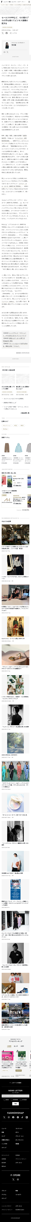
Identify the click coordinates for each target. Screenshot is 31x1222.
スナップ (4, 1147)
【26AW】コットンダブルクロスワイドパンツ (7, 459)
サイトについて (5, 1155)
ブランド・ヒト (24, 1)
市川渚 (14, 45)
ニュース (6, 1)
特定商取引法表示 (20, 1209)
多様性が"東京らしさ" (10, 402)
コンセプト (18, 1194)
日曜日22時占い (6, 1140)
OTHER (24, 1099)
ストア (19, 1)
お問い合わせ (19, 1162)
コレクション (19, 1128)
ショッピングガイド (6, 1206)
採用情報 (4, 1159)
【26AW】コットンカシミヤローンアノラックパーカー (18, 459)
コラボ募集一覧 (7, 492)
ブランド (4, 1190)
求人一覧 (13, 473)
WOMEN (15, 1099)
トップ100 (4, 1143)
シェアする (14, 33)
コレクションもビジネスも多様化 (13, 398)
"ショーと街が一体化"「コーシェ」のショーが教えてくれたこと (16, 408)
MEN (7, 1099)
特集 (10, 1)
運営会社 (4, 1166)
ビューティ (14, 1)
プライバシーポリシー (21, 1159)
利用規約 (18, 1155)
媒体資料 (4, 1162)
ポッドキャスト (20, 1140)
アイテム (4, 1194)
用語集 (17, 1143)
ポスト (17, 1132)
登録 (15, 1103)
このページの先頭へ (16, 1082)
